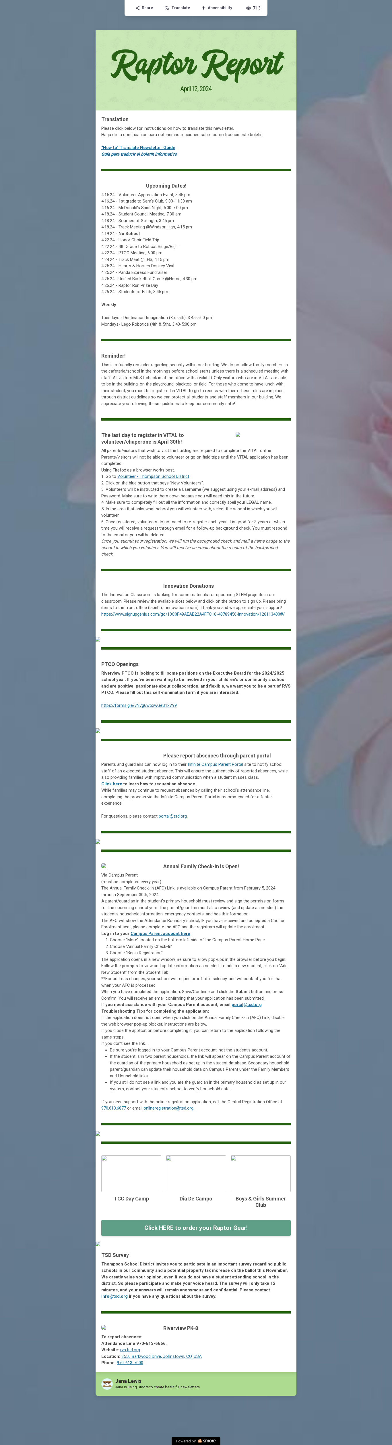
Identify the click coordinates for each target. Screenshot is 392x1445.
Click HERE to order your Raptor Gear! (196, 1227)
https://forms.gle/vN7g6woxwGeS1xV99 (139, 705)
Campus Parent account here (160, 933)
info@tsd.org (114, 1296)
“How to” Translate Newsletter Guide (138, 147)
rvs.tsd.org (130, 1349)
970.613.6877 (113, 1108)
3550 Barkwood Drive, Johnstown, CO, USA (161, 1356)
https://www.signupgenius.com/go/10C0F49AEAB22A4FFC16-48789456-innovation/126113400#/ (193, 614)
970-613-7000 (130, 1362)
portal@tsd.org (247, 1004)
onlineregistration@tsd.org (168, 1108)
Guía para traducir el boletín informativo (139, 154)
